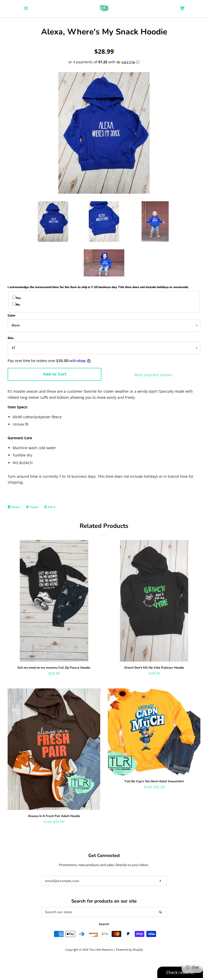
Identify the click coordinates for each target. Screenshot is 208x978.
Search (104, 924)
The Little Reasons (101, 949)
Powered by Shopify (129, 949)
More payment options (153, 374)
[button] (104, 62)
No (18, 305)
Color (11, 315)
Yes (18, 298)
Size (11, 338)
